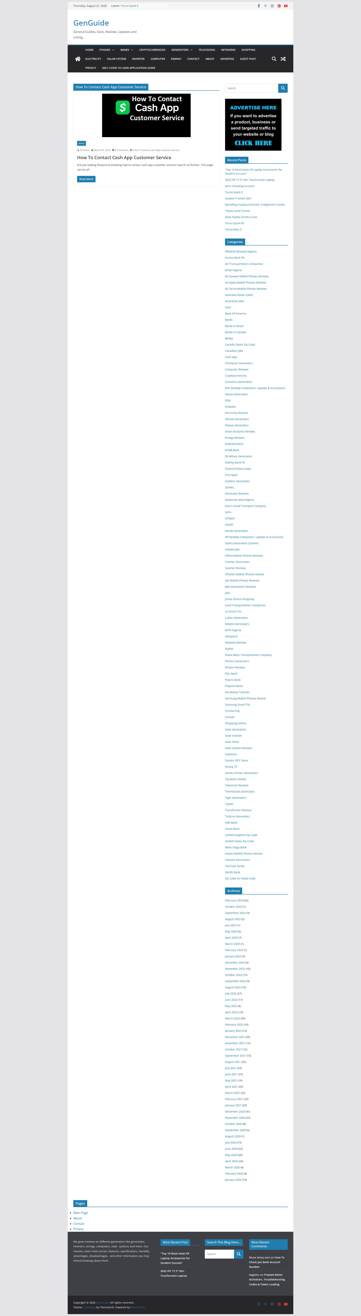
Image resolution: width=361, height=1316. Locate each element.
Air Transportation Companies (244, 264)
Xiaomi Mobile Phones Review (243, 853)
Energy (176, 59)
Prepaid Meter (234, 686)
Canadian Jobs (234, 351)
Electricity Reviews (236, 413)
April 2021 (231, 1086)
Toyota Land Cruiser (237, 211)
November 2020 (235, 1117)
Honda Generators (236, 531)
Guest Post (248, 59)
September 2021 (235, 1055)
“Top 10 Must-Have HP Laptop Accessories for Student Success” (175, 1258)
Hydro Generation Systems (242, 543)
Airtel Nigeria (233, 270)
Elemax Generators (237, 419)
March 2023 (232, 944)
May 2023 (231, 931)
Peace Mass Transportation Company (248, 655)
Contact (193, 59)
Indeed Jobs (232, 549)
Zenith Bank (232, 872)
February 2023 (234, 950)
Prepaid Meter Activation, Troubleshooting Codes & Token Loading (267, 1279)
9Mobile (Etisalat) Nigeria (241, 251)
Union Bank (232, 828)
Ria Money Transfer (237, 692)
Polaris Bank (232, 680)
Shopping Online (235, 723)
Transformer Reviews (238, 810)
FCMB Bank (232, 450)
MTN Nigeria (233, 630)
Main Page (80, 1213)
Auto (228, 307)
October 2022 (233, 975)
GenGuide (91, 22)
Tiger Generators (235, 797)
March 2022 (232, 1018)
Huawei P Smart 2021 (238, 198)
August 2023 (233, 919)
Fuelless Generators (237, 481)
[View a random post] (283, 58)
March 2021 (232, 1093)
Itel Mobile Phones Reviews (242, 580)
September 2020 (235, 1130)
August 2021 (233, 1062)
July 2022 (230, 993)
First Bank (231, 475)
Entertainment (234, 444)
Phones (104, 50)
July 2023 (230, 925)
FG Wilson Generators (238, 456)
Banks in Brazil (234, 326)
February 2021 (234, 1099)
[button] (112, 49)
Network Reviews (235, 642)
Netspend (231, 636)
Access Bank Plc (235, 257)
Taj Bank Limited (235, 779)
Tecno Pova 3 (233, 229)
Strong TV (231, 766)
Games (229, 487)
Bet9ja (229, 338)
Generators (180, 50)
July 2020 (230, 1142)
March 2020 (232, 1167)
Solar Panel (232, 742)
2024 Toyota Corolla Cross (241, 217)
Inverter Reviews (235, 568)
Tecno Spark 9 (129, 6)
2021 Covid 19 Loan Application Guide (128, 68)
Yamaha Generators (237, 860)
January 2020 (233, 1180)
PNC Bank (231, 673)
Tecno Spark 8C (234, 223)
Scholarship (232, 711)
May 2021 (231, 1080)
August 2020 (233, 1136)
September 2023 (235, 913)
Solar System (116, 59)
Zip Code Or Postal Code (240, 878)
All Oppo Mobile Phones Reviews (245, 282)
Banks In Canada (235, 332)
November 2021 (235, 1043)
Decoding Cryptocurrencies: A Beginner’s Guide (255, 204)
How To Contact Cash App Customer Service (156, 150)
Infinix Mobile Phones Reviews (244, 555)
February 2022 (234, 1024)
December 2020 (235, 1111)
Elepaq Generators (237, 425)
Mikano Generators (237, 624)
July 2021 (230, 1068)
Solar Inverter (233, 735)
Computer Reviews (237, 369)
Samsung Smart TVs (237, 704)
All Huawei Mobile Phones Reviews (247, 276)
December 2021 (235, 1037)
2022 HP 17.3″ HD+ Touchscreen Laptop (250, 180)
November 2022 (235, 968)
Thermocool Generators (240, 791)
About (210, 59)
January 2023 (233, 956)
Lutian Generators (236, 617)
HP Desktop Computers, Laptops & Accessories (254, 537)
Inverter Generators (237, 562)
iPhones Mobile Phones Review (244, 574)
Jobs (227, 593)
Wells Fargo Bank (235, 847)
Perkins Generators (237, 661)
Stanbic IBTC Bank (236, 760)
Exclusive (85, 150)
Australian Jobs (234, 301)
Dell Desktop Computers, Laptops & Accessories (255, 388)
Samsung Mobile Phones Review (245, 698)
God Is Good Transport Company (245, 506)
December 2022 (235, 962)
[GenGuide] (77, 58)
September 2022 (235, 981)
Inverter (138, 59)
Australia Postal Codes (239, 295)
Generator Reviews (237, 493)
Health (229, 524)
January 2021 (233, 1105)
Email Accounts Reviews (240, 431)
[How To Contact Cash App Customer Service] (146, 115)
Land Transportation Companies (245, 605)
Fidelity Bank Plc (235, 462)
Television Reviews (237, 785)
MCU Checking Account (239, 186)
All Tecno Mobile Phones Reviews (246, 288)
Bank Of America (235, 313)
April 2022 (231, 1012)
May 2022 (231, 1006)
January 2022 (233, 1031)
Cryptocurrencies (152, 50)
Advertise (227, 59)
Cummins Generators (238, 382)
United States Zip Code (239, 841)
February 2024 (234, 900)
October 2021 (233, 1049)
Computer (158, 59)
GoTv (228, 512)
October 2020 (233, 1124)
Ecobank (230, 406)
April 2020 (231, 1161)
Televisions (207, 50)
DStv (228, 400)
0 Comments (121, 150)
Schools (230, 717)
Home (89, 50)
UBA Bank (231, 822)
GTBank (230, 518)
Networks (228, 50)
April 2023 (231, 937)
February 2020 (234, 1173)
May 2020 (231, 1155)
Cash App (231, 357)
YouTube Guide (234, 866)
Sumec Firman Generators (241, 773)
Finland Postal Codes (238, 468)
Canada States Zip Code (240, 344)
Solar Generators (235, 729)
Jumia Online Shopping (239, 599)
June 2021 (231, 1074)
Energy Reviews (235, 437)
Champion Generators (239, 363)
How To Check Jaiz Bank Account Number (266, 1262)
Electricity (93, 59)
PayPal (229, 648)
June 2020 (231, 1148)
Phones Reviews (235, 667)
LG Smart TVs (233, 611)
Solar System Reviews (238, 748)
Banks (125, 50)
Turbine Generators (237, 816)
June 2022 (231, 999)
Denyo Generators (236, 394)
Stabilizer (231, 754)
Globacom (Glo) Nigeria (239, 499)
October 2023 (233, 906)
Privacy (90, 68)
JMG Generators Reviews (240, 586)
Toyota (229, 804)
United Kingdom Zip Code (241, 835)
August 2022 (233, 987)
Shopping (248, 50)
